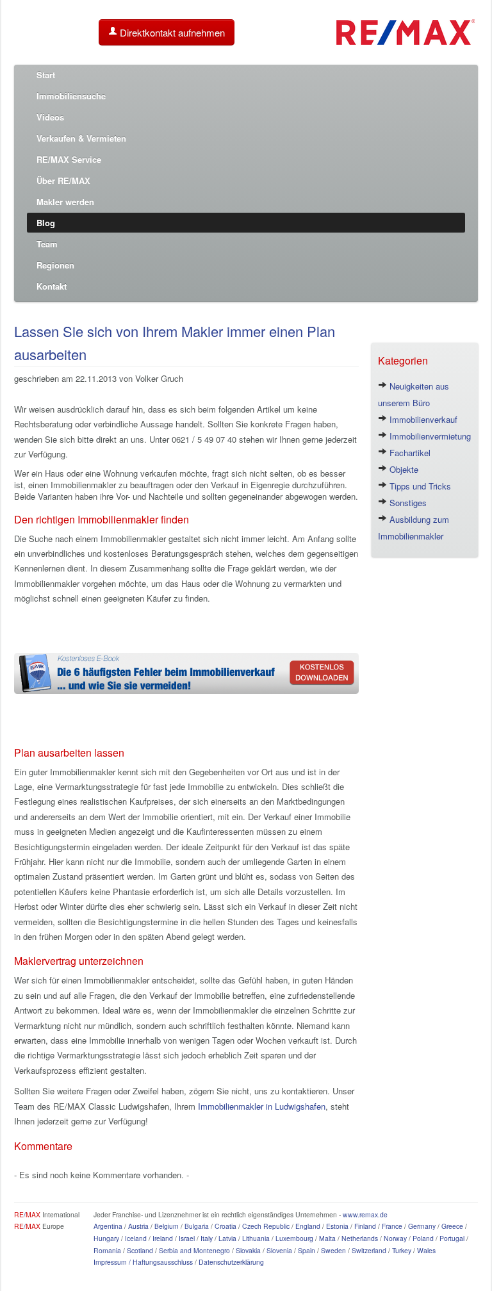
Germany (422, 1226)
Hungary (106, 1238)
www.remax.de (365, 1214)
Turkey (401, 1250)
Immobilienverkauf (422, 419)
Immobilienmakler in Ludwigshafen (261, 1106)
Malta (327, 1238)
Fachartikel (408, 453)
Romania (107, 1250)
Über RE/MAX (63, 180)
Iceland (136, 1238)
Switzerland (369, 1250)
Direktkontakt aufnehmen (171, 32)
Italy (207, 1238)
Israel (187, 1238)
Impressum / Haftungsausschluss (143, 1262)
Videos (50, 117)
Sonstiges (407, 503)
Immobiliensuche (71, 96)
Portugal (451, 1238)
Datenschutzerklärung (231, 1262)
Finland (365, 1226)
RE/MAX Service (69, 159)
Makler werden (65, 201)
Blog (46, 223)
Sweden (333, 1250)
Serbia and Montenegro (194, 1250)
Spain (306, 1250)
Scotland (140, 1250)
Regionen (55, 265)
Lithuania (256, 1238)
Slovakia (248, 1250)
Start (46, 75)
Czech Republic (266, 1226)
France (392, 1226)
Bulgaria (196, 1226)
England (307, 1226)
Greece (452, 1226)
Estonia (337, 1226)
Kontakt (52, 286)
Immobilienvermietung (429, 436)
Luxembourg (294, 1238)
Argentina (108, 1226)
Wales (426, 1250)
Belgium (166, 1226)
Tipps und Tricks (419, 486)
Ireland (162, 1238)
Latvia (227, 1238)
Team (47, 244)
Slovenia (279, 1250)
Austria (138, 1226)
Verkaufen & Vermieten (81, 138)
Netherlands (359, 1238)
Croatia (225, 1226)
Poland (423, 1238)
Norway (395, 1238)
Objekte (402, 469)
